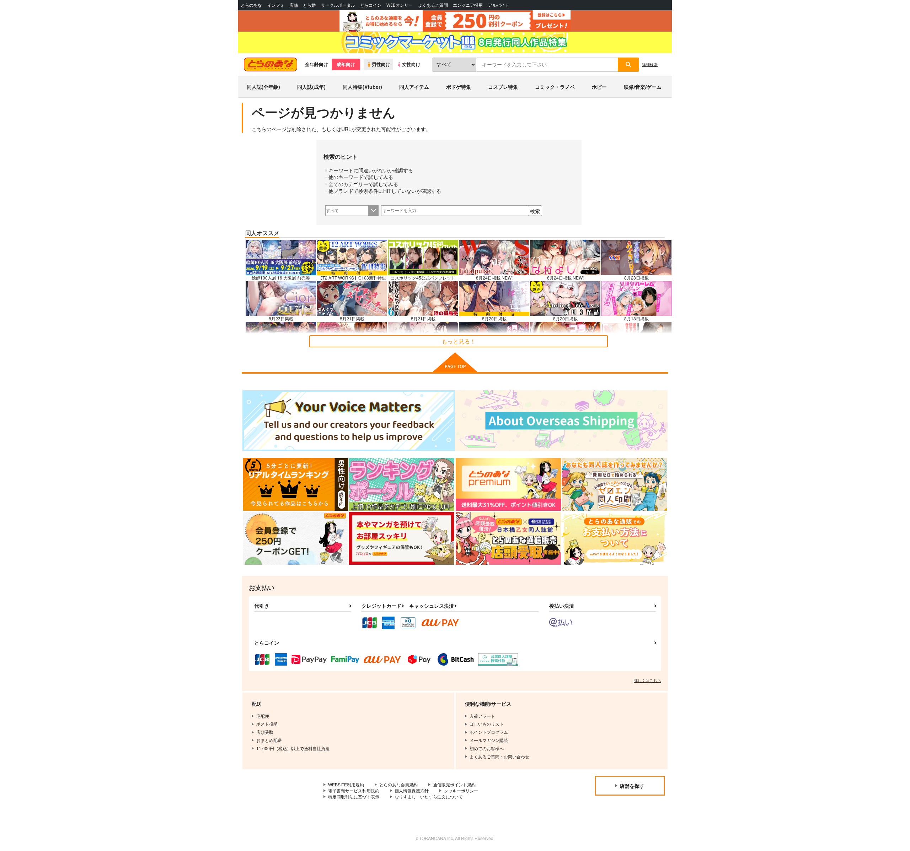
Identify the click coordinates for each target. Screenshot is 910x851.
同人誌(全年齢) (263, 86)
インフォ (275, 5)
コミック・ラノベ (555, 86)
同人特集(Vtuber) (362, 86)
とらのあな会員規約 (398, 784)
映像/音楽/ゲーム (643, 86)
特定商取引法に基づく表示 (353, 796)
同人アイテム (414, 86)
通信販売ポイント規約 (454, 784)
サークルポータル (338, 5)
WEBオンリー (399, 5)
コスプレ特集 (503, 86)
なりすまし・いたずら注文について (429, 796)
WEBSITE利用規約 (346, 784)
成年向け (346, 64)
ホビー (599, 86)
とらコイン (370, 5)
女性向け (411, 64)
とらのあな (251, 5)
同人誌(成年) (311, 86)
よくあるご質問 (433, 5)
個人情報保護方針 (412, 790)
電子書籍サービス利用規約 (353, 790)
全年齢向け (316, 64)
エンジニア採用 (468, 5)
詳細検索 (650, 64)
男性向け (381, 64)
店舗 (293, 5)
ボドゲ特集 (458, 86)
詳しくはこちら (647, 680)
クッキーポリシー (461, 790)
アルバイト (498, 5)
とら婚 (309, 5)
